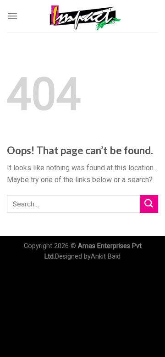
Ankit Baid (106, 256)
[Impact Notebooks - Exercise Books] (82, 16)
